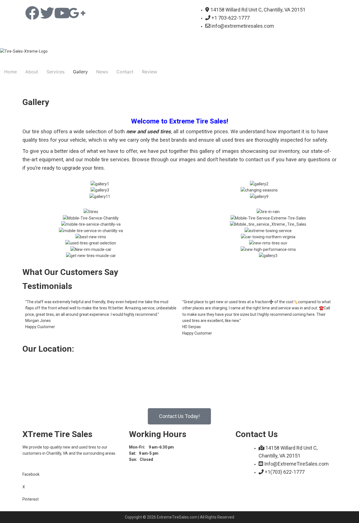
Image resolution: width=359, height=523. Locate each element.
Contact (125, 71)
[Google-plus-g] (77, 13)
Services (56, 71)
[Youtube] (62, 13)
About (31, 71)
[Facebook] (32, 13)
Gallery (80, 71)
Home (10, 71)
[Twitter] (47, 13)
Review (149, 71)
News (102, 71)
